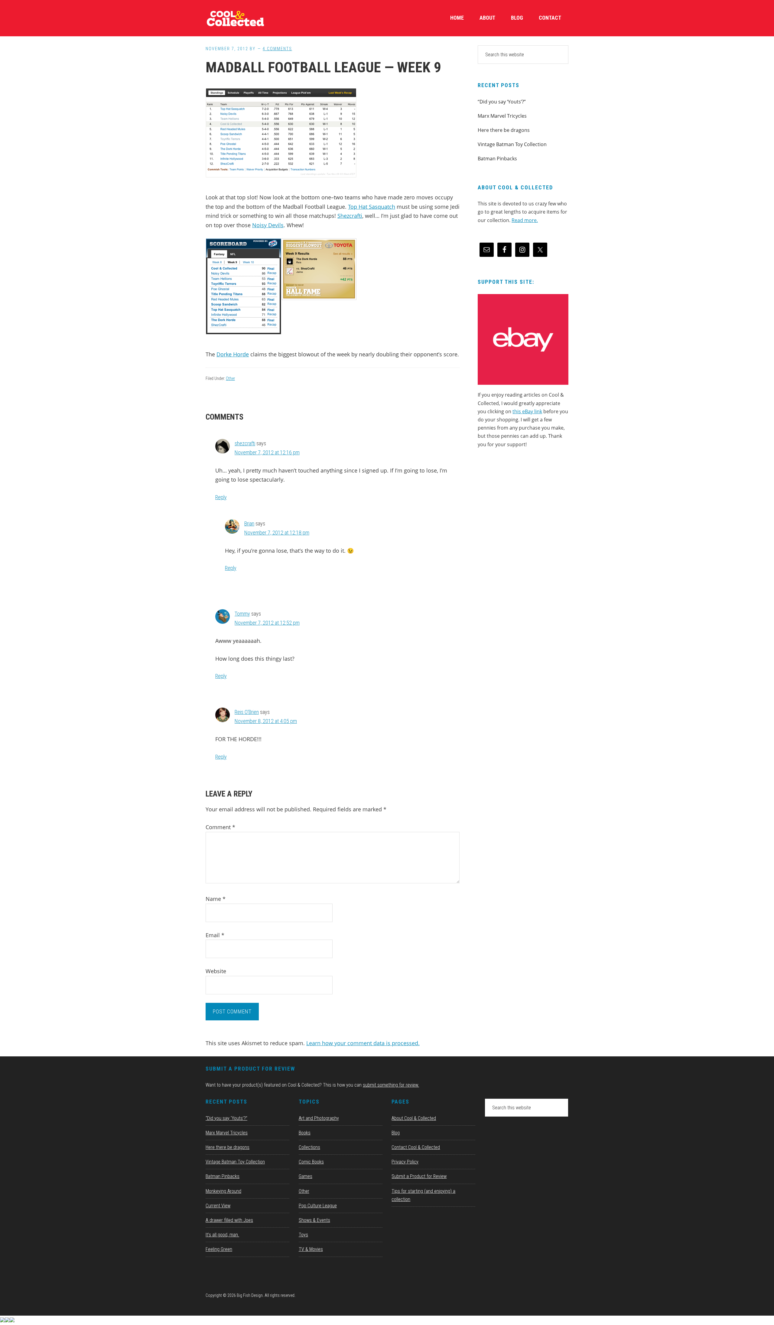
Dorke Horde (232, 354)
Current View (218, 1206)
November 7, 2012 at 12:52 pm (267, 623)
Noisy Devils (268, 225)
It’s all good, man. (222, 1235)
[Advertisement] (523, 504)
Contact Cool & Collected (416, 1147)
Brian (249, 523)
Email (215, 935)
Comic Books (311, 1162)
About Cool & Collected (414, 1118)
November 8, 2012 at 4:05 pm (266, 721)
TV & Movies (311, 1249)
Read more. (525, 220)
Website (216, 971)
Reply (221, 497)
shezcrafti (245, 443)
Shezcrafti (349, 215)
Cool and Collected (251, 18)
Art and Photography (319, 1118)
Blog (396, 1133)
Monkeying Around (223, 1191)
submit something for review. (391, 1085)
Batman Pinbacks (497, 158)
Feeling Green (219, 1249)
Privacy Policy (405, 1162)
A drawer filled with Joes (229, 1220)
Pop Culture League (318, 1206)
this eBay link (527, 411)
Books (305, 1133)
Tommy (242, 613)
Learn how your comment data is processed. (363, 1043)
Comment (220, 827)
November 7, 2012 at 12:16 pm (267, 452)
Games (305, 1176)
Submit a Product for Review (419, 1176)
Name (216, 898)
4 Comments (277, 48)
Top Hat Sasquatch (371, 206)
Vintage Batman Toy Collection (512, 144)
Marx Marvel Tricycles (502, 116)
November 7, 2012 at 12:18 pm (276, 532)
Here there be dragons (504, 130)
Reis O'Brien (247, 712)
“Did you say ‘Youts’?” (502, 101)
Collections (309, 1147)
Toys (303, 1235)
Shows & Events (314, 1220)
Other (230, 378)
